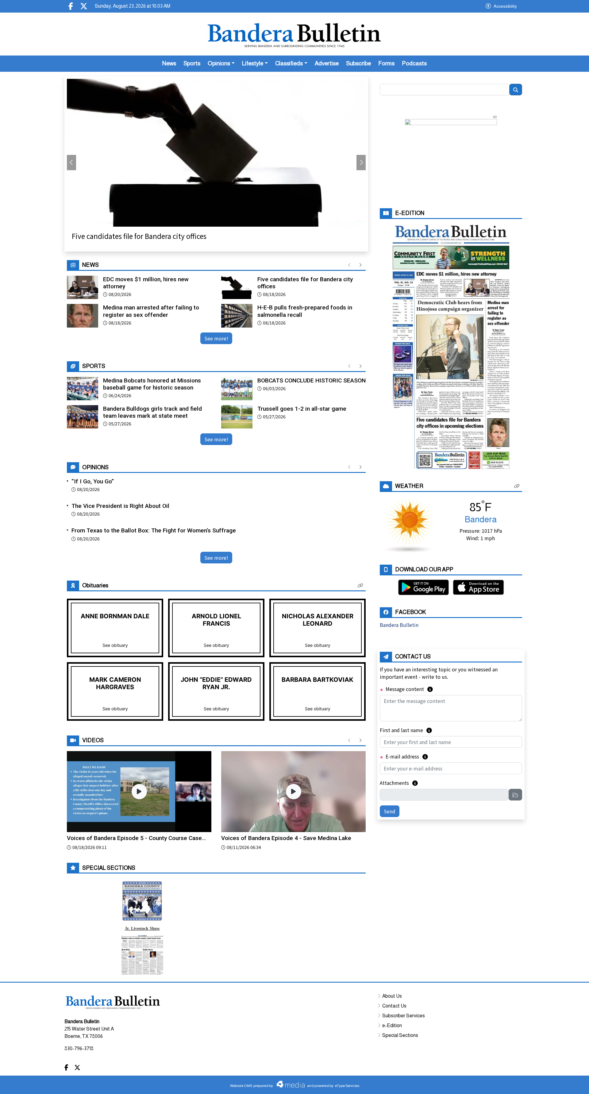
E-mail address (406, 756)
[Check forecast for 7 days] (409, 524)
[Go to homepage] (294, 34)
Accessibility (505, 6)
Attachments (399, 782)
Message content (408, 689)
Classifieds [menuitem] (289, 63)
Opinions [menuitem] (219, 63)
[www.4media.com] (289, 1084)
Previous (71, 162)
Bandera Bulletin (399, 624)
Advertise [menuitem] (327, 63)
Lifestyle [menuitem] (252, 63)
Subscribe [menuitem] (358, 63)
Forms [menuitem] (386, 63)
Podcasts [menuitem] (414, 63)
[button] (360, 585)
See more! (216, 338)
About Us (392, 996)
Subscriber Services (403, 1015)
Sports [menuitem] (191, 63)
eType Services (347, 1086)
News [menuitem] (169, 63)
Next (361, 162)
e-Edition (392, 1025)
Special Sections (400, 1035)
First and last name (406, 730)
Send (389, 811)
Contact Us (394, 1005)
